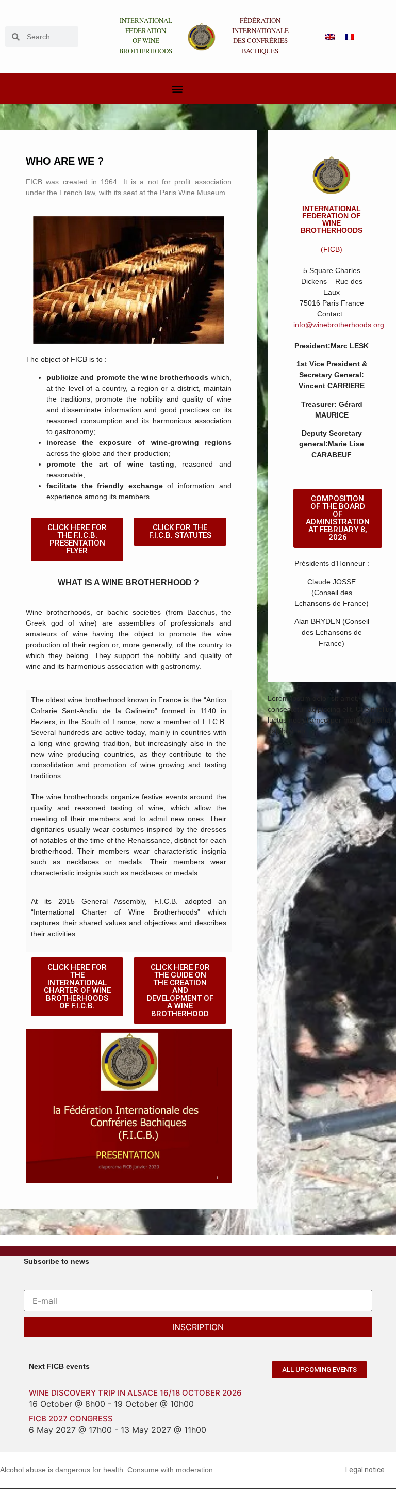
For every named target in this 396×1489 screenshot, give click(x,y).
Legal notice (365, 1470)
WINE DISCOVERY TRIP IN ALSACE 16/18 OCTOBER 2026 (135, 1393)
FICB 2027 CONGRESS (71, 1418)
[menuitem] (330, 37)
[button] (177, 89)
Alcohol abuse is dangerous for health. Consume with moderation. (107, 1470)
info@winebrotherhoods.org (338, 325)
